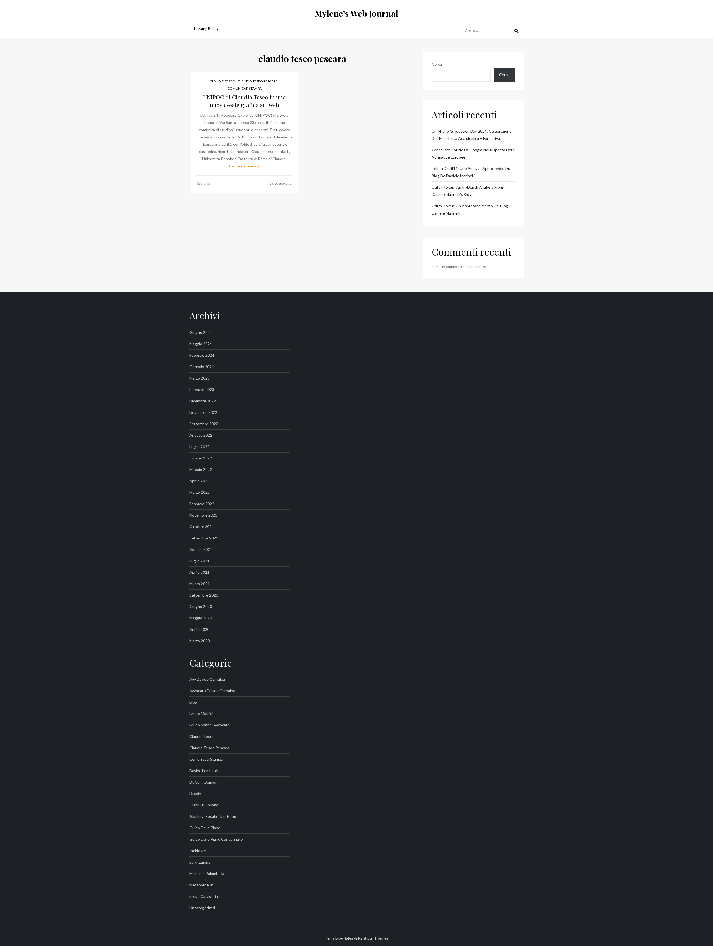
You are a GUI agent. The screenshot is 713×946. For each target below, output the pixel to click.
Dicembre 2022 (202, 400)
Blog (193, 702)
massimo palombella (206, 873)
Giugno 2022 (200, 458)
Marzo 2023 (199, 378)
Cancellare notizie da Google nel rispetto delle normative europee (473, 153)
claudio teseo (222, 81)
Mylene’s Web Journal (356, 13)
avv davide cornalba (207, 679)
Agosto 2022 (200, 435)
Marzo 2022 (199, 492)
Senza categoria (203, 896)
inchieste (197, 850)
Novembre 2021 (203, 515)
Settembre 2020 (203, 595)
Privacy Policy (206, 28)
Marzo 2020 (199, 640)
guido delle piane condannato (216, 839)
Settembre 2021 (203, 538)
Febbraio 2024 (201, 355)
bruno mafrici (201, 713)
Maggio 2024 (200, 343)
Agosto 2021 (200, 549)
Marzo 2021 (199, 583)
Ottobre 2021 (201, 526)
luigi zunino (200, 862)
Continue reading (244, 166)
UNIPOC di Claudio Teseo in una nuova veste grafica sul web (244, 101)
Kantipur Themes (373, 938)
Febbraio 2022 (201, 503)
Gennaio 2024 (201, 366)
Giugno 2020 (200, 606)
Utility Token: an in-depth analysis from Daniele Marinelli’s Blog (467, 191)
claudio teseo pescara (258, 81)
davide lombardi (203, 770)
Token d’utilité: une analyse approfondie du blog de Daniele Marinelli (471, 172)
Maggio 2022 (200, 469)
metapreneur (201, 884)
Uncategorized (202, 907)
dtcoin (195, 793)
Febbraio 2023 (201, 389)
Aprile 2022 (199, 480)
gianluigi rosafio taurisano (212, 816)
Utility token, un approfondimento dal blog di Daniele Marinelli (472, 209)
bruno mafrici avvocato (209, 725)
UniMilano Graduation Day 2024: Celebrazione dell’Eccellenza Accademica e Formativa (472, 135)
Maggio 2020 (200, 618)
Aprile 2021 (199, 572)
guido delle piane (204, 827)
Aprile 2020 (199, 629)
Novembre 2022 (203, 412)
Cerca (437, 64)
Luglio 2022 (199, 446)
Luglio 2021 (199, 560)
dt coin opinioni (203, 782)
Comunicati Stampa (245, 88)
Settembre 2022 (203, 423)
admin (205, 183)
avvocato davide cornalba (212, 690)
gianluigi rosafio (203, 804)
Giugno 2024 (200, 332)
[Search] (516, 30)
